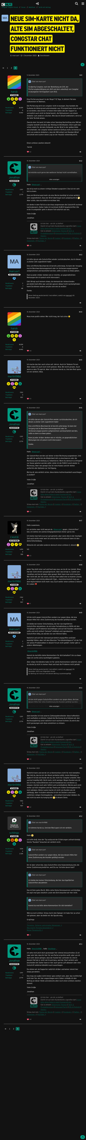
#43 (80, 255)
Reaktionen (9, 108)
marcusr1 (36, 184)
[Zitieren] (80, 151)
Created (57, 238)
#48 (80, 565)
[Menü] (83, 4)
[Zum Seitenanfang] (82, 1137)
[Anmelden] (37, 4)
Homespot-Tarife (61, 233)
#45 (80, 360)
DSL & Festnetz (74, 233)
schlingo (52, 949)
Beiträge (8, 113)
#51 (80, 768)
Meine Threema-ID (34, 930)
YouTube (41, 241)
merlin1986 (33, 651)
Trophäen (8, 110)
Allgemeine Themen (59, 231)
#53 (80, 944)
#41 (80, 75)
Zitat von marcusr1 (38, 81)
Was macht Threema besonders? (39, 928)
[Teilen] (82, 64)
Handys (43, 236)
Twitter (76, 238)
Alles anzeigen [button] (54, 179)
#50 (80, 688)
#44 (80, 312)
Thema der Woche (46, 238)
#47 (80, 520)
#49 (80, 612)
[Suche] (76, 4)
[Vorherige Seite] (3, 68)
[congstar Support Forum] (7, 4)
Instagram (31, 241)
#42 (80, 161)
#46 (80, 408)
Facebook (67, 238)
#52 (80, 816)
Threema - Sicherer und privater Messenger (43, 925)
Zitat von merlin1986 (39, 822)
